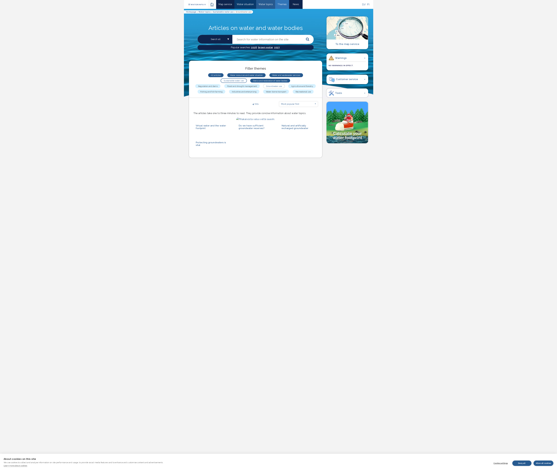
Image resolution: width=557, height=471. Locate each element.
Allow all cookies (543, 463)
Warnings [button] (341, 57)
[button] (298, 104)
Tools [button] (338, 92)
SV (364, 4)
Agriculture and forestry (302, 86)
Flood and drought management (242, 86)
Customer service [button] (347, 79)
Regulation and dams (208, 86)
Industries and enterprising (244, 92)
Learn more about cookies (15, 466)
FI (368, 4)
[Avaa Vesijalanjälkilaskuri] (347, 122)
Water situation (245, 4)
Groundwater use (274, 86)
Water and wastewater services (286, 75)
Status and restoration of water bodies (270, 81)
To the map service (347, 43)
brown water (265, 47)
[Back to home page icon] (212, 4)
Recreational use (303, 92)
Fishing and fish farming (211, 92)
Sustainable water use (234, 81)
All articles (216, 75)
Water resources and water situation (246, 75)
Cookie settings (500, 463)
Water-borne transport (276, 92)
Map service (225, 4)
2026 (254, 47)
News (296, 4)
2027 (277, 47)
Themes (282, 4)
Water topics (265, 4)
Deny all (522, 463)
